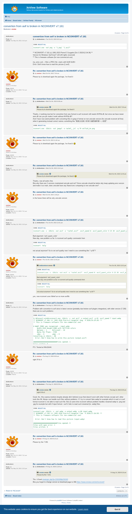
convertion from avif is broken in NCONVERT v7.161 (34, 26)
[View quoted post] (50, 107)
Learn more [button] (83, 509)
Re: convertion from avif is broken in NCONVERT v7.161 (58, 71)
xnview (41, 107)
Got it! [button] (117, 509)
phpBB (59, 500)
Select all (42, 44)
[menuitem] (7, 16)
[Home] (15, 8)
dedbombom (43, 265)
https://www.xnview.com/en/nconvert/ (90, 482)
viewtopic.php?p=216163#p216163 (55, 479)
